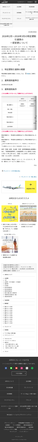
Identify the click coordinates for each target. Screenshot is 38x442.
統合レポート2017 (8, 321)
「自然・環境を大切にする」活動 (11, 346)
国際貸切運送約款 (8, 291)
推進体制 (6, 342)
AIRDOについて (6, 6)
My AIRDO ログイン (22, 2)
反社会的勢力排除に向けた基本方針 (6, 24)
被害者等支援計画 (8, 296)
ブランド (19, 18)
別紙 (28, 74)
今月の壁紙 (19, 373)
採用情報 (19, 12)
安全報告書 (31, 6)
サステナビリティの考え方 (10, 340)
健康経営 (6, 303)
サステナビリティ (6, 18)
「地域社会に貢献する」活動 (11, 347)
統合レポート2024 (8, 308)
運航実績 (6, 283)
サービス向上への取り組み (32, 12)
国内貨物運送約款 (8, 289)
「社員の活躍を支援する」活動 (11, 344)
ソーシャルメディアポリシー (27, 429)
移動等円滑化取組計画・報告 (11, 294)
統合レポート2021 (8, 314)
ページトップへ (19, 436)
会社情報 (19, 6)
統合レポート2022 (8, 312)
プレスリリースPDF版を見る (12, 171)
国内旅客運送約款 (8, 287)
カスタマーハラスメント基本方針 (32, 18)
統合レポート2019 (8, 317)
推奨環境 (31, 427)
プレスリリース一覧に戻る (29, 177)
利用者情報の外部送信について (26, 423)
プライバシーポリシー (9, 423)
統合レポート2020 (8, 315)
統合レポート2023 (8, 310)
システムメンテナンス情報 (10, 429)
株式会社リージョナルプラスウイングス (18, 415)
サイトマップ (13, 431)
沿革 (5, 280)
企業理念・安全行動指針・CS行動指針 (13, 282)
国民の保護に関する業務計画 (11, 293)
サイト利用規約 (17, 425)
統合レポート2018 (8, 319)
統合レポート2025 (8, 306)
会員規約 (7, 425)
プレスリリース (6, 12)
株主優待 (6, 285)
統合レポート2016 (8, 323)
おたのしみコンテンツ (9, 335)
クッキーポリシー (23, 431)
